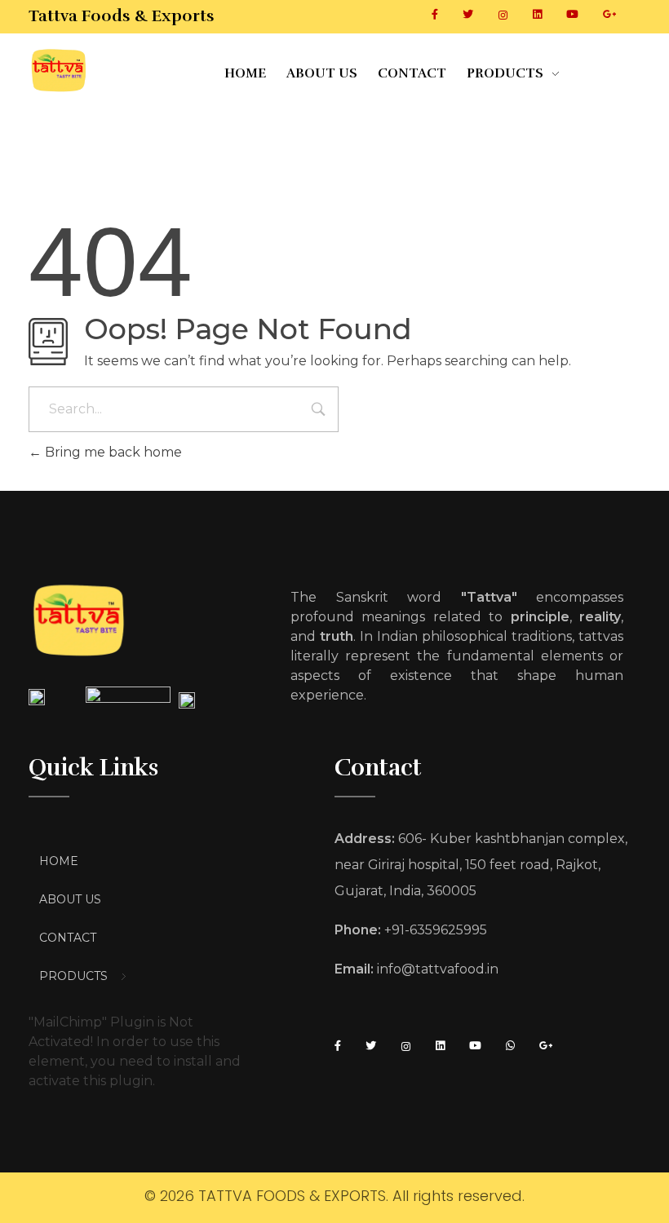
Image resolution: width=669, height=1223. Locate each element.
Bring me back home (112, 452)
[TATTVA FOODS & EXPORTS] (126, 71)
